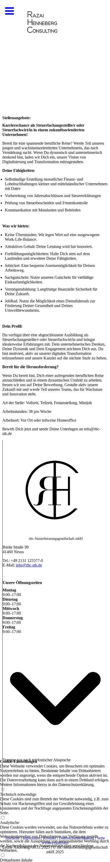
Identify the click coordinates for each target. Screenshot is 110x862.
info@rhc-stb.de (29, 565)
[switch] (2, 855)
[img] (55, 51)
